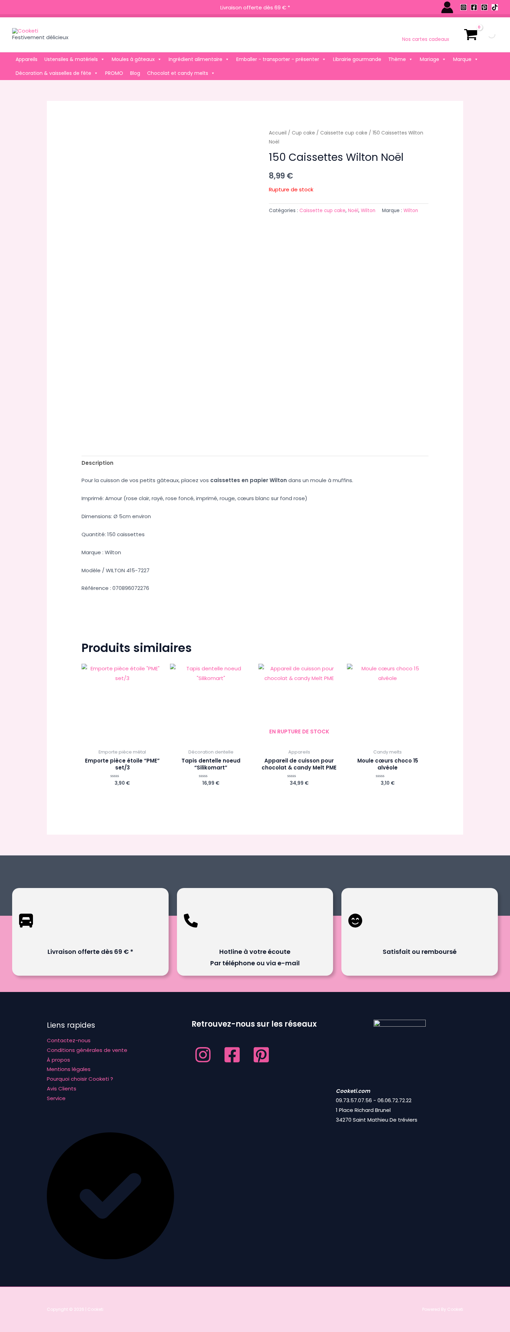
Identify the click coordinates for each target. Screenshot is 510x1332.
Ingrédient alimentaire (195, 59)
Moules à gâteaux (133, 59)
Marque (462, 59)
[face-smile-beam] (355, 932)
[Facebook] (474, 7)
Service (56, 1098)
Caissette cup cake (343, 133)
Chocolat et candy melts (177, 73)
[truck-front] (26, 932)
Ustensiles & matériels (71, 59)
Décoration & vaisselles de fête (53, 73)
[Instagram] (463, 7)
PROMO (114, 73)
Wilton (368, 210)
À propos (58, 1059)
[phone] (191, 932)
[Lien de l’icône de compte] (447, 7)
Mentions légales (69, 1069)
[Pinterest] (484, 7)
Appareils (26, 59)
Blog (135, 73)
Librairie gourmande (357, 59)
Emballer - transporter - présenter (277, 59)
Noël (353, 210)
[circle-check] (110, 1257)
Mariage (429, 59)
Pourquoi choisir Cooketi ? (80, 1078)
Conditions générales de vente (87, 1050)
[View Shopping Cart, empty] (471, 35)
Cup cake (303, 133)
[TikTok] (495, 7)
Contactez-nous (69, 1040)
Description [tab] (97, 463)
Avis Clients (61, 1088)
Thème (397, 59)
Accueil (278, 133)
